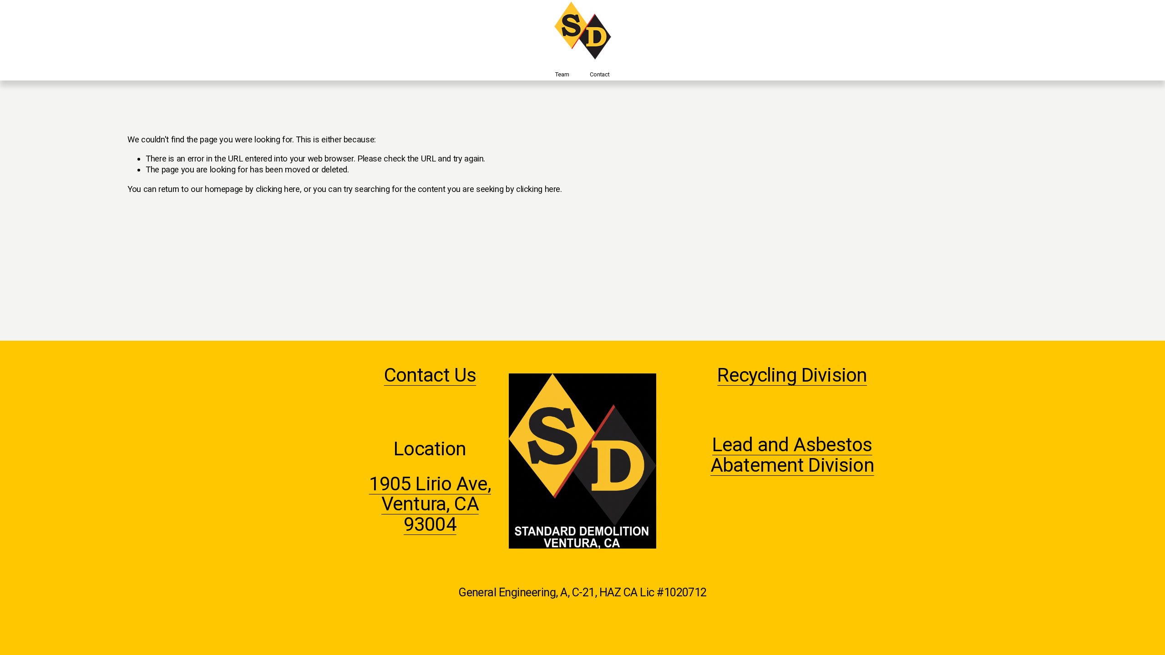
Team (562, 74)
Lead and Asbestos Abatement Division (792, 455)
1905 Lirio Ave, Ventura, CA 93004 (430, 504)
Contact (599, 74)
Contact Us (430, 375)
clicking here (278, 189)
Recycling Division (792, 375)
